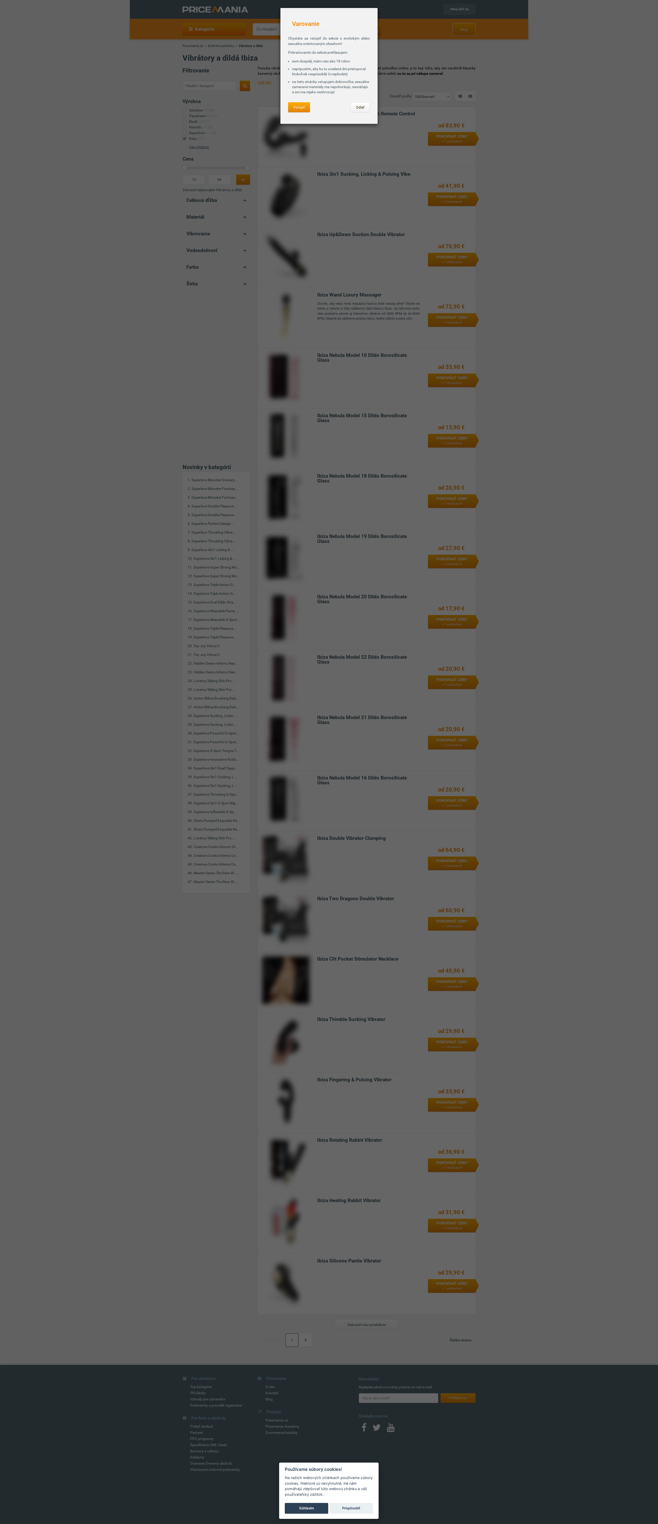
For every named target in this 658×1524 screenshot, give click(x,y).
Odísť (360, 107)
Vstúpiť (299, 107)
